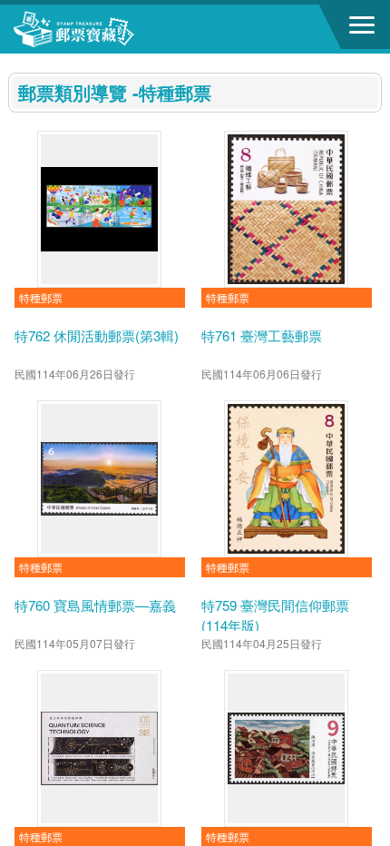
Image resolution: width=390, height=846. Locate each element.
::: (13, 61)
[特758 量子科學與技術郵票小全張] (99, 748)
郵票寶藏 (113, 29)
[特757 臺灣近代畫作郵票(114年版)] (286, 748)
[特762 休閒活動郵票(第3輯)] (99, 209)
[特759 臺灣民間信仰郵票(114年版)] (286, 479)
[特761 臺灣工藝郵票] (286, 209)
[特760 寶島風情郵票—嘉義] (99, 478)
